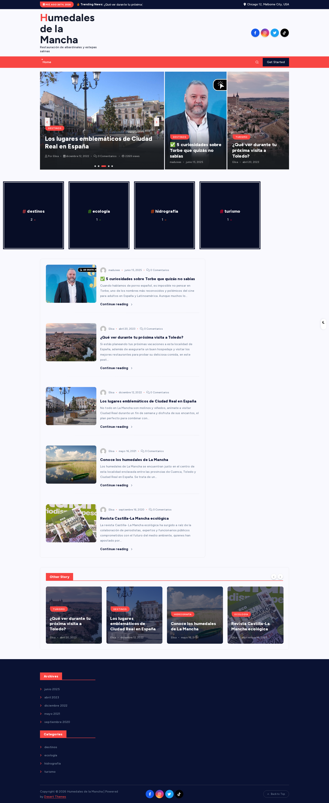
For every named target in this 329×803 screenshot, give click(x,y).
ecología (101, 211)
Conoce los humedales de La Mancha (134, 459)
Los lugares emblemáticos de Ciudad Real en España (148, 401)
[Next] (280, 576)
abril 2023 (51, 697)
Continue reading (114, 304)
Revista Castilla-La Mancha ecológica (134, 518)
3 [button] (102, 166)
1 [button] (95, 166)
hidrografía (166, 211)
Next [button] (156, 122)
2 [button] (98, 166)
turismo (242, 137)
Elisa (56, 156)
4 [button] (108, 166)
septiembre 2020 (57, 722)
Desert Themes (55, 796)
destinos (54, 128)
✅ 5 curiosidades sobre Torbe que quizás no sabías (196, 150)
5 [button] (112, 166)
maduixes (175, 162)
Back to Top (278, 794)
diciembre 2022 (55, 705)
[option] (102, 121)
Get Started (276, 62)
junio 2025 (52, 689)
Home (47, 62)
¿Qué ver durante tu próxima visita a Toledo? (254, 150)
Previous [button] (47, 122)
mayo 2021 (52, 714)
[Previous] (274, 576)
